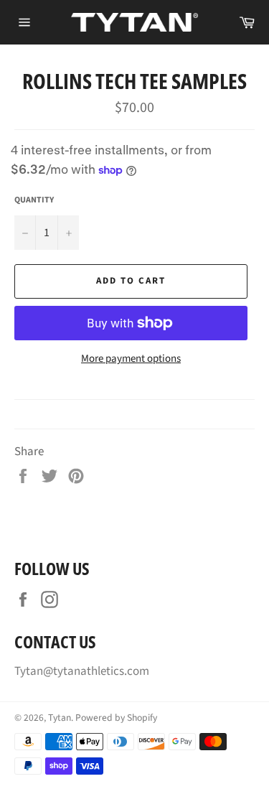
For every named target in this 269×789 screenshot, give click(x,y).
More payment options (131, 359)
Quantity (34, 200)
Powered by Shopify (116, 717)
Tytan (59, 717)
